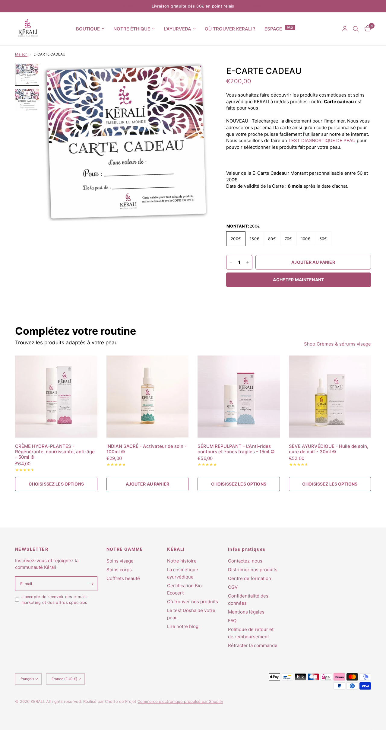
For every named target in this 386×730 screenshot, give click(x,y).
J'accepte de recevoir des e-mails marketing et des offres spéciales (54, 599)
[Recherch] (356, 28)
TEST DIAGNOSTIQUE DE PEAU (322, 140)
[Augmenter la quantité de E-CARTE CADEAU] (247, 262)
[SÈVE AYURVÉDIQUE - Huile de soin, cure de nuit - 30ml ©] (330, 396)
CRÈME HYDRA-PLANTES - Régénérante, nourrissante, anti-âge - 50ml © (55, 452)
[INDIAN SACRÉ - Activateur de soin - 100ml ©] (147, 396)
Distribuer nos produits (252, 569)
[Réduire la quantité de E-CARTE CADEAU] (231, 262)
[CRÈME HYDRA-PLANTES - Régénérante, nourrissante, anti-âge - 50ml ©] (56, 396)
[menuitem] (90, 29)
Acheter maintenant (298, 279)
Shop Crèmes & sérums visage (337, 343)
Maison (21, 54)
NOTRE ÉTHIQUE (131, 29)
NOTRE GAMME (124, 549)
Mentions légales (246, 612)
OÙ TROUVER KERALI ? (230, 29)
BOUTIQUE (88, 29)
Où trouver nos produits (192, 601)
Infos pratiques (247, 549)
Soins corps (119, 569)
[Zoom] (195, 75)
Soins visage (120, 561)
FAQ (232, 620)
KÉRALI (176, 549)
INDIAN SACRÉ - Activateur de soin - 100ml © (146, 449)
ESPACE (273, 29)
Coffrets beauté (123, 578)
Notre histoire (182, 561)
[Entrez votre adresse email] (91, 583)
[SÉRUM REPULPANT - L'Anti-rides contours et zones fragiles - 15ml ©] (239, 396)
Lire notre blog (182, 626)
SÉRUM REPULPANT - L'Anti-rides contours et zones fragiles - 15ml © (236, 449)
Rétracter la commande (252, 645)
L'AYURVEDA (177, 29)
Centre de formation (249, 578)
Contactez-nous (245, 561)
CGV (233, 587)
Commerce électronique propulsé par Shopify (180, 701)
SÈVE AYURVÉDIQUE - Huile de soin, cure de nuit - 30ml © (328, 449)
